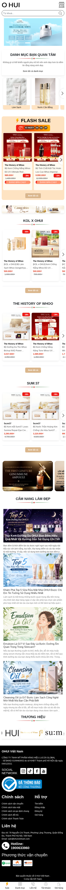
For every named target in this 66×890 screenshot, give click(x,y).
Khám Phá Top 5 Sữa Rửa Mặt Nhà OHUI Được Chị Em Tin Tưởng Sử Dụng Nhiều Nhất (32, 591)
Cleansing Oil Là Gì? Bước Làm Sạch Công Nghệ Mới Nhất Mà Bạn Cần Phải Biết (31, 699)
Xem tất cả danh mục (33, 71)
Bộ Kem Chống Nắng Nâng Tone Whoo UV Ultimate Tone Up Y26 (43, 349)
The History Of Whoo (33, 303)
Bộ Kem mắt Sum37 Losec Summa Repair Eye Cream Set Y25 (16, 429)
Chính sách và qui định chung (15, 811)
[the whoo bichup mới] (33, 32)
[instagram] (23, 771)
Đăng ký (38, 811)
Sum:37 (33, 383)
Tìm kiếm (39, 804)
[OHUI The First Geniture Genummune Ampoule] (28, 476)
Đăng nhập (40, 807)
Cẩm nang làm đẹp (33, 499)
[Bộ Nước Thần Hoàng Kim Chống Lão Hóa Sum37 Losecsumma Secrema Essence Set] (45, 406)
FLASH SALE (36, 120)
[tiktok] (30, 771)
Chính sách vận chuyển (12, 804)
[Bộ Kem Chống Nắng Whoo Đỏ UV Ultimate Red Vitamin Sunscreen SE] (17, 147)
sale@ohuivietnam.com (19, 839)
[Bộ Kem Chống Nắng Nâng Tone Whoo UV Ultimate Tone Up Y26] (45, 326)
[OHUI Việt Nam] (11, 4)
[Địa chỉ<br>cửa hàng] (61, 4)
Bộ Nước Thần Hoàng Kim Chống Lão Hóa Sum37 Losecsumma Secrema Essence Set (45, 429)
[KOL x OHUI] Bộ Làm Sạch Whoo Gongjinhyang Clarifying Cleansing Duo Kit (16, 266)
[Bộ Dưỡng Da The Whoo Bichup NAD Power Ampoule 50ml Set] (16, 326)
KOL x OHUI (33, 221)
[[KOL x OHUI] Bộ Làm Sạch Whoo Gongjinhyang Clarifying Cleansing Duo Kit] (16, 243)
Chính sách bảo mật (11, 807)
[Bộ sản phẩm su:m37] (33, 209)
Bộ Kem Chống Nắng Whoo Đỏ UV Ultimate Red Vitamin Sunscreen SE (17, 170)
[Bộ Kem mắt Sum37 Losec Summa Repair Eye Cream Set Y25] (16, 406)
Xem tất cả (33, 196)
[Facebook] (37, 771)
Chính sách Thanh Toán (13, 818)
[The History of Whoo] (32, 733)
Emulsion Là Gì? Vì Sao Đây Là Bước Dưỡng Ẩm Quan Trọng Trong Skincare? (31, 645)
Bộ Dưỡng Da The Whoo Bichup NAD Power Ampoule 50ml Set (15, 349)
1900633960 (20, 848)
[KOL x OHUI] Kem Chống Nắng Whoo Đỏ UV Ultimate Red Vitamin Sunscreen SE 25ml (45, 266)
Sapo (39, 879)
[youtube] (44, 771)
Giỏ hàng (39, 815)
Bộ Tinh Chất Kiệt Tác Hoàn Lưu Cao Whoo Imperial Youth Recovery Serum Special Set (48, 170)
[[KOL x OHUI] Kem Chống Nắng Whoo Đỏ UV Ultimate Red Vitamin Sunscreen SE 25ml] (45, 243)
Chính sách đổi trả (10, 815)
